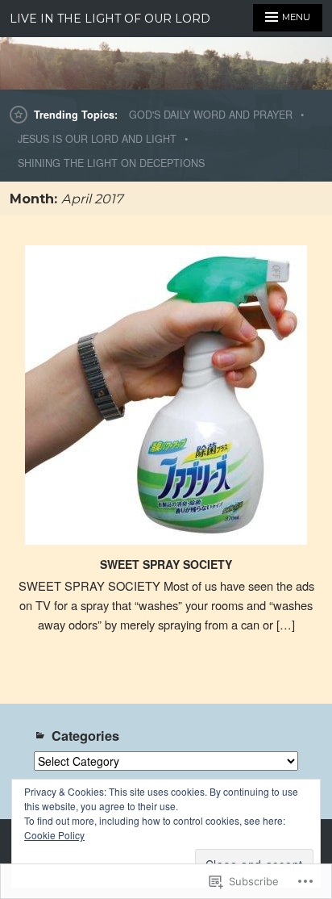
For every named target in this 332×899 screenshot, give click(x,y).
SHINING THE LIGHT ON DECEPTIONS (111, 163)
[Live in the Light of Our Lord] (166, 63)
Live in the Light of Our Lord (110, 18)
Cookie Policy (54, 835)
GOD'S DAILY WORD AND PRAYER (211, 114)
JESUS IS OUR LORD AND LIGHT (97, 139)
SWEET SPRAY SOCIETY (166, 564)
